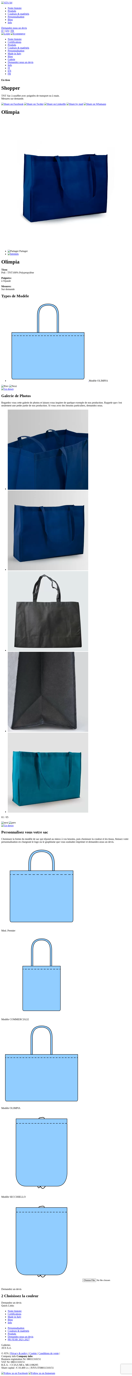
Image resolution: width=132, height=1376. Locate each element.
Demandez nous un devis (14, 28)
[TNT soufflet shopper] (48, 488)
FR (12, 30)
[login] (5, 33)
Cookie (33, 1353)
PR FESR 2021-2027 (19, 1339)
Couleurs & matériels (18, 13)
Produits (12, 11)
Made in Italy (14, 53)
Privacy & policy (19, 1353)
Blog (10, 19)
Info (10, 22)
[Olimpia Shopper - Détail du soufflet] (48, 731)
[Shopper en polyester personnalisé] (48, 569)
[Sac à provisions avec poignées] (48, 650)
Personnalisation (16, 16)
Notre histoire (15, 8)
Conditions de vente (48, 1353)
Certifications (14, 42)
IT (2, 30)
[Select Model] (48, 380)
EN (7, 30)
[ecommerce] (18, 33)
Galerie (11, 59)
